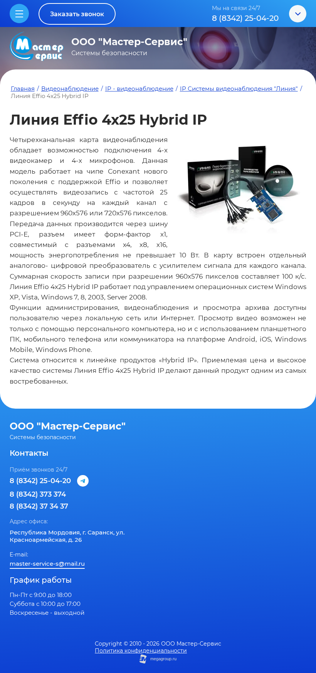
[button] (77, 14)
